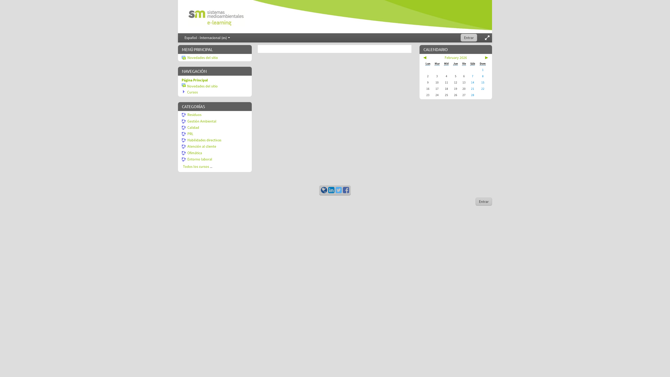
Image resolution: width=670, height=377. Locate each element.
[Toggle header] (487, 37)
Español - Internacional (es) (206, 37)
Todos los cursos (196, 166)
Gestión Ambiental (201, 121)
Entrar (469, 37)
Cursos (192, 92)
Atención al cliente (201, 146)
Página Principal (195, 80)
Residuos (194, 114)
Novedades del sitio (202, 57)
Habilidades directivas (204, 140)
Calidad (193, 127)
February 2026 (456, 57)
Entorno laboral (199, 159)
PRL (190, 133)
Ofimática (194, 153)
